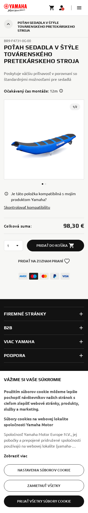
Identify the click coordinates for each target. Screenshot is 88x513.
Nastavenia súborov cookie (44, 470)
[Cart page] (52, 8)
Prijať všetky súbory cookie (44, 501)
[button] (79, 8)
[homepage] (15, 7)
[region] (44, 442)
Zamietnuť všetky (43, 485)
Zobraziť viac (15, 455)
